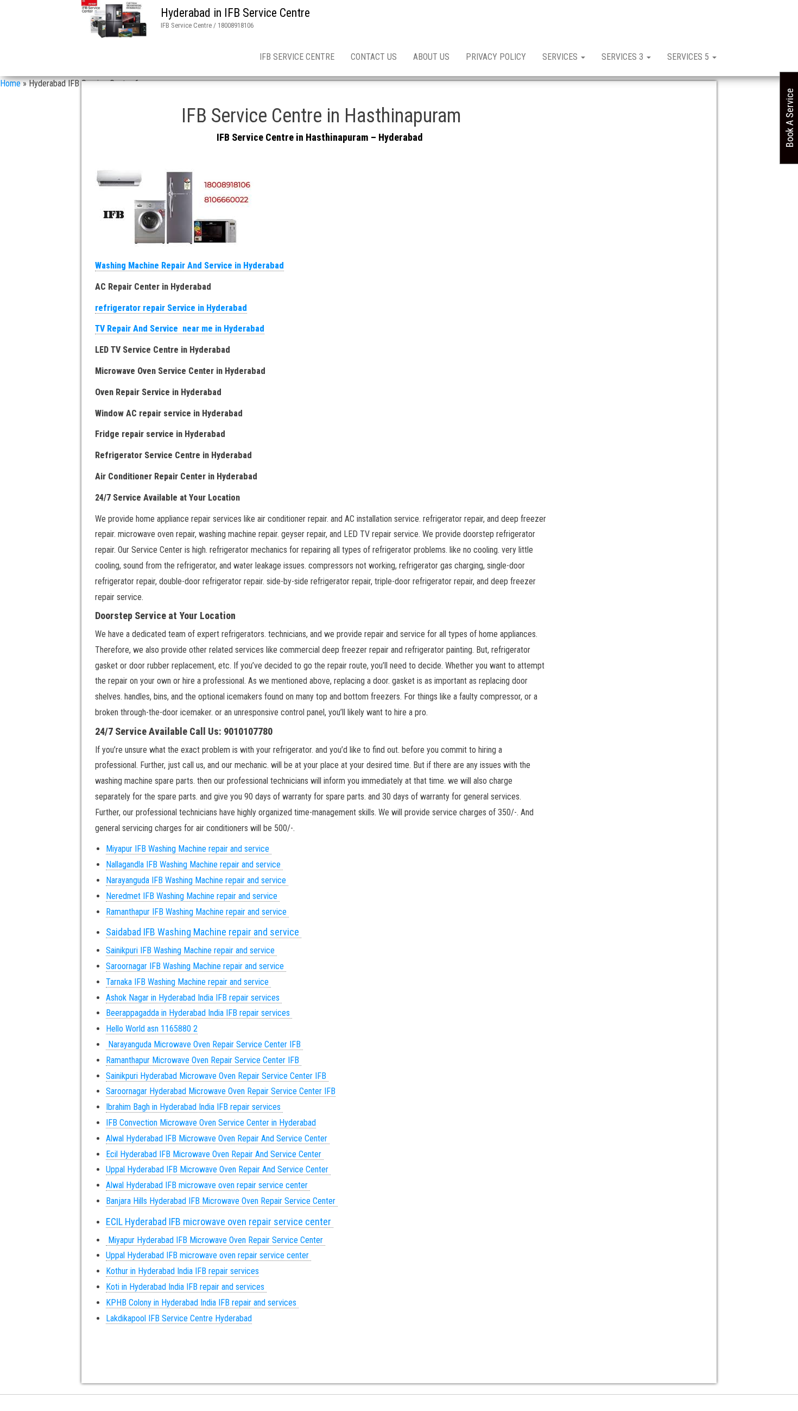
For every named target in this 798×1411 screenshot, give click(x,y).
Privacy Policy (496, 57)
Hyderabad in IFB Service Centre (235, 13)
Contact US (374, 57)
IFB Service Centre (296, 57)
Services (561, 57)
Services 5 (689, 57)
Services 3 (623, 57)
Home (10, 83)
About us (431, 57)
